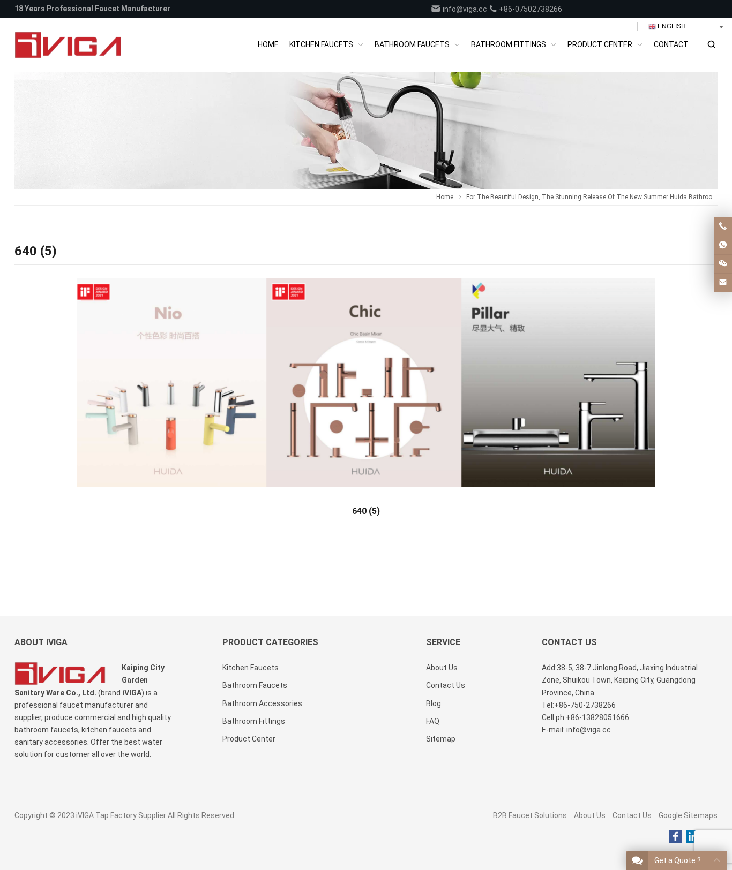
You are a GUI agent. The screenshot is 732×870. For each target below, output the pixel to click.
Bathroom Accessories (262, 703)
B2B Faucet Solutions (530, 815)
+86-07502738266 (529, 9)
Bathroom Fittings (253, 721)
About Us (590, 815)
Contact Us (632, 815)
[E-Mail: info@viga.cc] (723, 283)
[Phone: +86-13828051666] (723, 226)
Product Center (248, 739)
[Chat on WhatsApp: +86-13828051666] (723, 245)
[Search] (711, 45)
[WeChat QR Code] (723, 264)
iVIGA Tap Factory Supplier (121, 815)
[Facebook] (675, 837)
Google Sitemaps (688, 815)
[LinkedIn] (692, 837)
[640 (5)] (366, 386)
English (671, 26)
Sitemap (440, 739)
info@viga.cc (464, 9)
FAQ (432, 721)
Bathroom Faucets (254, 685)
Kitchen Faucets (250, 667)
